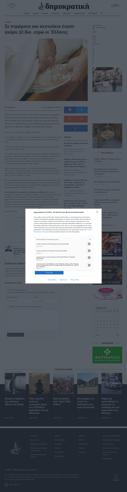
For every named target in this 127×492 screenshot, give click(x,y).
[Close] (98, 212)
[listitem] (63, 239)
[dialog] (63, 246)
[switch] (88, 244)
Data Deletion (52, 280)
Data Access (63, 280)
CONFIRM (49, 272)
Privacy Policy (74, 280)
